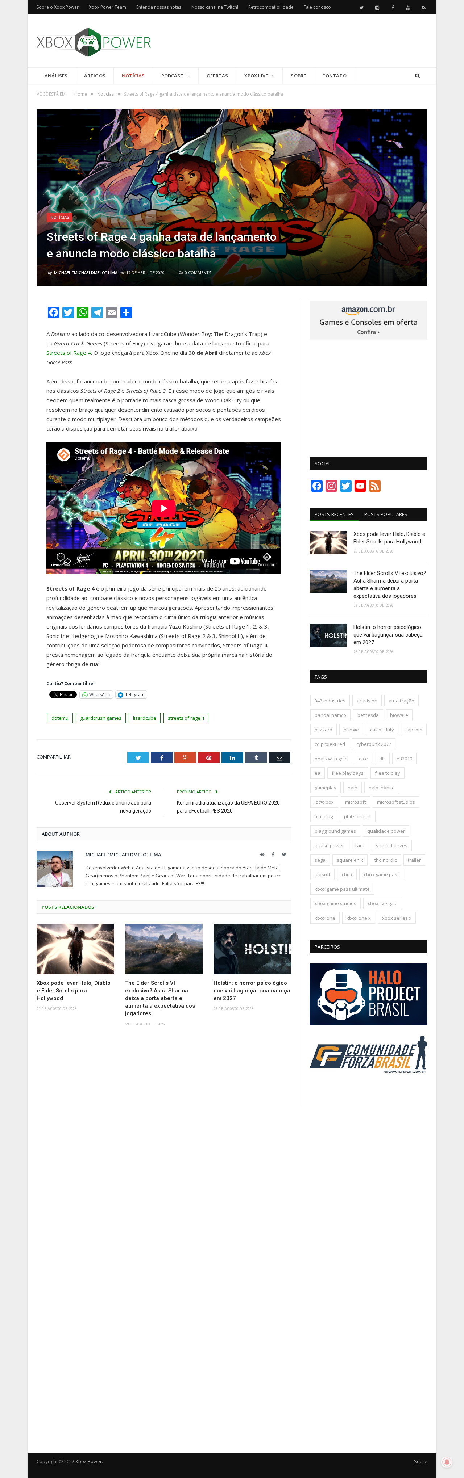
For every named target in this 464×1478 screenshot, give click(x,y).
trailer (414, 860)
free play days (348, 773)
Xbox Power (88, 1461)
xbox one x (359, 918)
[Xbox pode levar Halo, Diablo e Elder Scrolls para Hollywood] (75, 949)
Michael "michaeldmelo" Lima (85, 272)
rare (360, 845)
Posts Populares (386, 514)
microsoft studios (396, 802)
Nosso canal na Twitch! (214, 7)
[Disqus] (164, 1138)
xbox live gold (383, 903)
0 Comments (197, 272)
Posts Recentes (334, 514)
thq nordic (385, 860)
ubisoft (322, 874)
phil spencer (357, 816)
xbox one (325, 918)
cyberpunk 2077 (373, 744)
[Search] (417, 76)
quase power (329, 845)
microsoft (355, 802)
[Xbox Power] (94, 41)
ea (317, 773)
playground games (335, 831)
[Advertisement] (295, 41)
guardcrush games (100, 718)
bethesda (368, 715)
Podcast (172, 75)
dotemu (60, 718)
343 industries (330, 700)
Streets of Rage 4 (68, 352)
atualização (401, 700)
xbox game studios (335, 903)
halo (352, 787)
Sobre (298, 75)
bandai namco (330, 715)
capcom (413, 729)
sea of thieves (391, 845)
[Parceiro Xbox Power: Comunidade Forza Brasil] (368, 1086)
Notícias (133, 75)
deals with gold (331, 758)
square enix (350, 860)
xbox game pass (382, 874)
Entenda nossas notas (158, 7)
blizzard (323, 729)
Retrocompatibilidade (271, 7)
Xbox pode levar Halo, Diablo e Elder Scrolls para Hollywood (74, 991)
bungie (351, 729)
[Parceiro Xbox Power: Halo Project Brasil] (368, 1023)
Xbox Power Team (107, 7)
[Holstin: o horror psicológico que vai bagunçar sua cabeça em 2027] (252, 949)
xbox (346, 874)
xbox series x (396, 918)
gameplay (325, 787)
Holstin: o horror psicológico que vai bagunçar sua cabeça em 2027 (252, 991)
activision (367, 700)
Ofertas (217, 75)
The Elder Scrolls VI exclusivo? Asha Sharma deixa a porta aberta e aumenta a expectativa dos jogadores (160, 998)
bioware (399, 715)
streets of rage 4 (186, 718)
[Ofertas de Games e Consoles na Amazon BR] (368, 338)
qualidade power (386, 831)
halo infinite (382, 787)
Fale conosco (317, 7)
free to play (387, 773)
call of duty (382, 729)
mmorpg (324, 816)
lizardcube (144, 718)
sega (320, 860)
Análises (56, 75)
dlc (382, 758)
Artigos (94, 75)
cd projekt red (330, 744)
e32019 (404, 758)
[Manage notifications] (447, 1462)
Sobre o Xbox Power (58, 7)
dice (363, 758)
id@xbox (324, 802)
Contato (334, 75)
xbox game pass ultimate (342, 889)
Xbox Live (256, 75)
